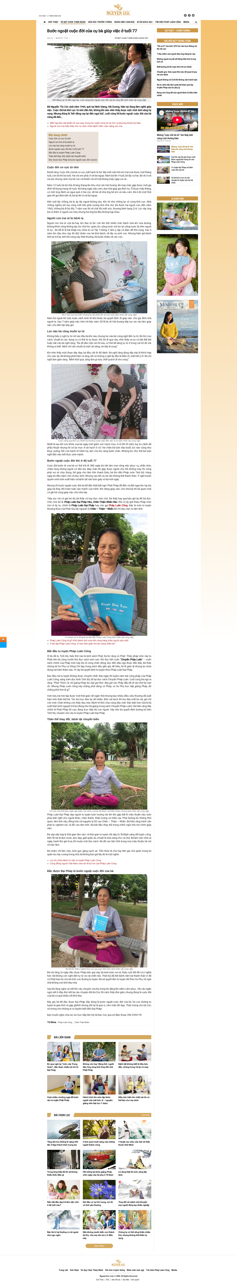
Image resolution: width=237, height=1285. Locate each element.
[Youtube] (193, 15)
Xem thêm (146, 1115)
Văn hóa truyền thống (100, 22)
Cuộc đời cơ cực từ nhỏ (60, 138)
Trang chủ (63, 1270)
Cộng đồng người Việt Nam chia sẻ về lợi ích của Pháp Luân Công (83, 863)
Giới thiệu (53, 22)
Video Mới (177, 104)
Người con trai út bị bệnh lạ (61, 142)
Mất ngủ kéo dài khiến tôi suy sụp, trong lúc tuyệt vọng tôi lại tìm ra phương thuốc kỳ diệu (95, 123)
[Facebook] (189, 15)
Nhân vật (143, 38)
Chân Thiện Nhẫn (82, 1022)
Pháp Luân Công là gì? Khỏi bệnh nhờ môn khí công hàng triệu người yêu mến (89, 640)
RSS (107, 1280)
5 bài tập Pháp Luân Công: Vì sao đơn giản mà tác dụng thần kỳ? (82, 643)
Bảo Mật (126, 1280)
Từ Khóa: (52, 1022)
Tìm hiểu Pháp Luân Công (168, 22)
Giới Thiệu (100, 1280)
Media (186, 22)
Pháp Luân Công (118, 505)
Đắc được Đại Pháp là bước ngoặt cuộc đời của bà (73, 159)
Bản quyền (135, 1280)
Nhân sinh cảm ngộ (124, 22)
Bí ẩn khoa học (145, 22)
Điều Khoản (116, 1280)
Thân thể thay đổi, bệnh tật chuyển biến (67, 156)
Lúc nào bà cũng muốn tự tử (62, 145)
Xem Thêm (99, 1246)
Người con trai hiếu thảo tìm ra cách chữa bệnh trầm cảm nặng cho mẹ (86, 126)
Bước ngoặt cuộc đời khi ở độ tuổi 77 (66, 149)
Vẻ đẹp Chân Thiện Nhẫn (73, 22)
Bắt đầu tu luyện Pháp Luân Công (64, 152)
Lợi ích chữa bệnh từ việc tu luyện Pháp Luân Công (75, 860)
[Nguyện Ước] (118, 10)
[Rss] (185, 15)
